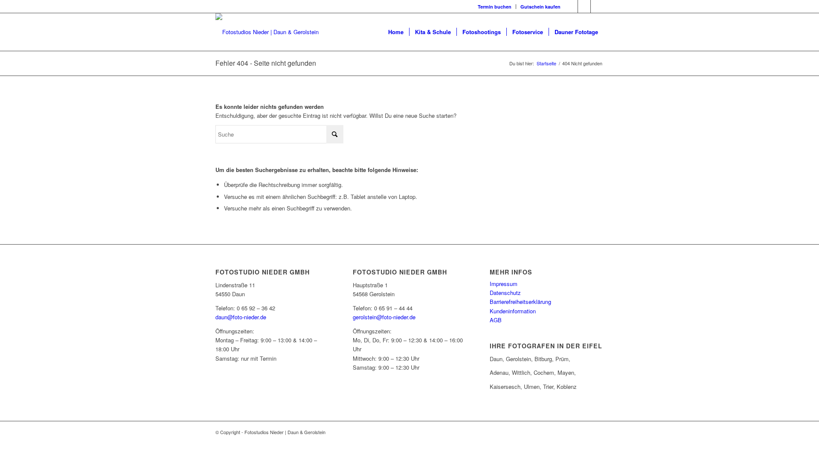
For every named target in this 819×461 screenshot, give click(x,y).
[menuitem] (494, 6)
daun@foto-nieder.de (240, 317)
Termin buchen (494, 6)
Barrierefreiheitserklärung (520, 302)
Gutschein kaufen (540, 6)
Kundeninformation (513, 311)
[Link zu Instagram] (584, 6)
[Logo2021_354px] (267, 32)
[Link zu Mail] (597, 6)
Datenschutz (505, 293)
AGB (496, 320)
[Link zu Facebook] (571, 6)
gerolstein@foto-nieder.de (384, 317)
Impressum (503, 284)
